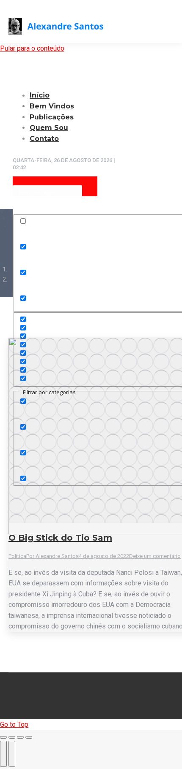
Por (52, 556)
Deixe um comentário (155, 556)
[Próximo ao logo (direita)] (11, 754)
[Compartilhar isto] (11, 737)
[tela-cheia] (20, 737)
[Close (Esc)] (3, 737)
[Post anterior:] (3, 754)
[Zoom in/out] (28, 737)
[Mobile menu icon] (170, 25)
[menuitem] (57, 106)
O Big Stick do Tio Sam (60, 538)
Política (17, 556)
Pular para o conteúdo (32, 48)
